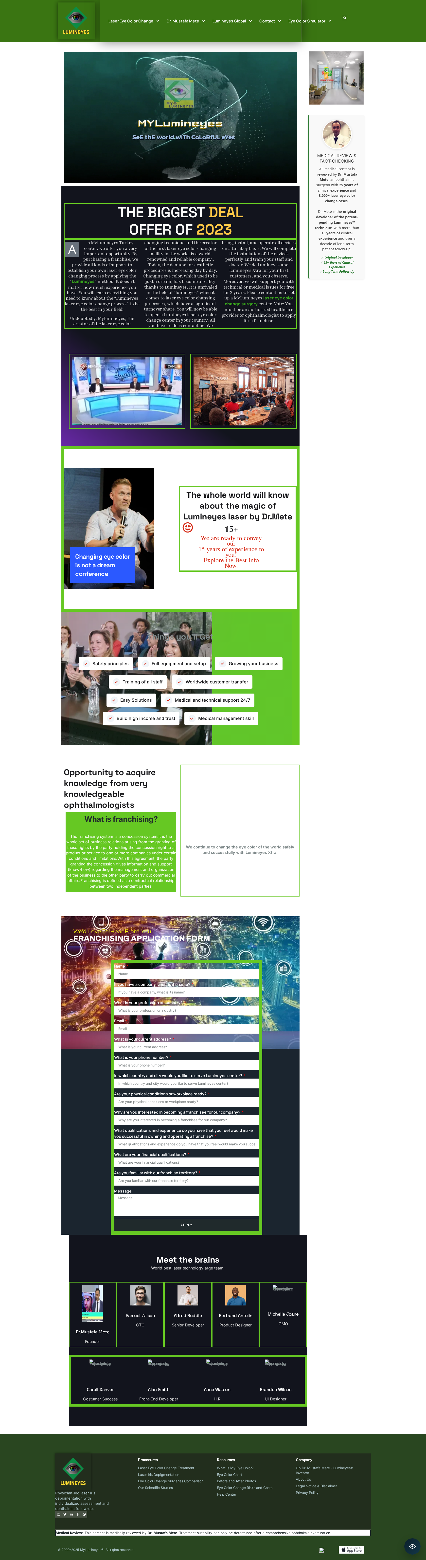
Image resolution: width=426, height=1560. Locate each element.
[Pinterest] (84, 1514)
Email (119, 1021)
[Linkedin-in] (71, 1514)
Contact (267, 21)
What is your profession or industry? (148, 1002)
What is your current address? (143, 1039)
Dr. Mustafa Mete (183, 21)
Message (123, 1191)
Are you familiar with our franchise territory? (156, 1172)
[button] (344, 17)
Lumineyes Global (229, 21)
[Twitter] (65, 1514)
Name (120, 966)
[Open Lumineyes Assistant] (412, 1546)
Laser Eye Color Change (130, 21)
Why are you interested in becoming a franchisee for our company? (177, 1112)
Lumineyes (83, 281)
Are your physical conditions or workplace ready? (160, 1094)
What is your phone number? (141, 1057)
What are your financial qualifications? (150, 1154)
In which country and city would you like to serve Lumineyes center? (178, 1075)
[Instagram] (58, 1514)
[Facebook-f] (77, 1514)
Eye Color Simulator (306, 21)
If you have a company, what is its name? (152, 984)
